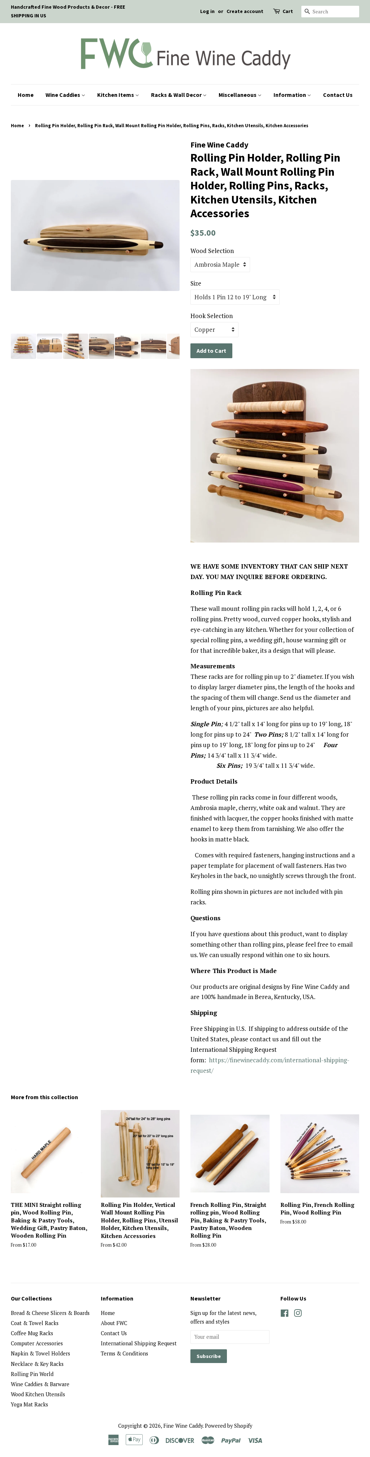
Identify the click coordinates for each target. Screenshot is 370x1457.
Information (290, 94)
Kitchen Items (116, 94)
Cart (288, 11)
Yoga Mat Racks (29, 1404)
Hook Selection (211, 316)
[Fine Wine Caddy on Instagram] (298, 1314)
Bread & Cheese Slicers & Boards (50, 1313)
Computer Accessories (37, 1343)
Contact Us (338, 94)
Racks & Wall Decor (177, 94)
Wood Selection (212, 251)
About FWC (114, 1323)
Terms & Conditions (124, 1353)
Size (195, 283)
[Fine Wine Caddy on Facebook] (284, 1314)
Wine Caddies (63, 94)
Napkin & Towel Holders (40, 1353)
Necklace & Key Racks (37, 1363)
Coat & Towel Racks (35, 1323)
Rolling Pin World (32, 1374)
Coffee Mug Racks (32, 1333)
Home (26, 94)
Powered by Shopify (228, 1425)
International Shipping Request (139, 1343)
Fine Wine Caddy (183, 1425)
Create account (245, 11)
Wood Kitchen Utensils (38, 1394)
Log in (207, 11)
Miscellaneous (238, 94)
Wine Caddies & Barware (40, 1384)
